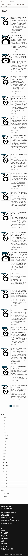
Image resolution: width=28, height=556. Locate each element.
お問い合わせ (4, 543)
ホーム (3, 528)
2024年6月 (5, 480)
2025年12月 (5, 435)
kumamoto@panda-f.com (11, 519)
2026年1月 (5, 432)
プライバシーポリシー (6, 545)
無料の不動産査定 (5, 532)
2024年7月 (5, 477)
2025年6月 (5, 447)
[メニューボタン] (1, 1)
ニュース (5, 496)
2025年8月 (5, 444)
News (2, 540)
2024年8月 (5, 474)
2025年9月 (5, 441)
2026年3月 (5, 429)
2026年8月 (5, 417)
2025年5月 (5, 450)
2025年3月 (5, 456)
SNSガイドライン (5, 546)
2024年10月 (5, 468)
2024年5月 (5, 483)
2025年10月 (5, 438)
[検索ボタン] (26, 1)
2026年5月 (5, 423)
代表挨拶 (3, 530)
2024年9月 (5, 471)
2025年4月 (5, 453)
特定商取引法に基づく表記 (7, 549)
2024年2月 (5, 486)
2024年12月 (5, 462)
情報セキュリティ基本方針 (7, 548)
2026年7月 (5, 420)
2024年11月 (5, 465)
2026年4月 (5, 426)
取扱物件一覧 (4, 535)
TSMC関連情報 (6, 493)
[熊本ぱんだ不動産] (14, 1)
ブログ (4, 499)
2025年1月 (5, 459)
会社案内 (3, 537)
